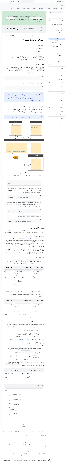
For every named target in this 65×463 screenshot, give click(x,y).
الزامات (45, 444)
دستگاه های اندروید (26, 8)
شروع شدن (55, 8)
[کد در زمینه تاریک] (41, 76)
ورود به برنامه (4, 1)
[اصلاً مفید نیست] (5, 35)
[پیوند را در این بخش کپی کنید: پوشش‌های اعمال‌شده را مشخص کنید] (25, 236)
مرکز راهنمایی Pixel (12, 444)
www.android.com (11, 446)
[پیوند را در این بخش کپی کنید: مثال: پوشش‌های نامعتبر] (32, 257)
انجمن (39, 460)
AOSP (43, 35)
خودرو (18, 8)
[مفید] (7, 35)
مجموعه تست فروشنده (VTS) (34, 238)
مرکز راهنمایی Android (11, 442)
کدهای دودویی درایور (42, 453)
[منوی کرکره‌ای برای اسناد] (50, 1)
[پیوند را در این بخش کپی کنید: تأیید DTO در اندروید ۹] (28, 228)
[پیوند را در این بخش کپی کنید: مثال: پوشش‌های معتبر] (33, 289)
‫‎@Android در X (28, 442)
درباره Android (43, 460)
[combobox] (27, 1)
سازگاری (34, 8)
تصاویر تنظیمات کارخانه (42, 451)
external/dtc (37, 98)
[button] (57, 20)
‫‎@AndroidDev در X (27, 444)
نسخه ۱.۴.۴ (13, 95)
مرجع (12, 8)
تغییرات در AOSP (37, 21)
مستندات (61, 5)
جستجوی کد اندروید (43, 1)
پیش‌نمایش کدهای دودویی (42, 448)
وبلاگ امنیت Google (27, 448)
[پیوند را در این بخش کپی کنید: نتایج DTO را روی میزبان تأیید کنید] (21, 106)
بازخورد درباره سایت (17, 460)
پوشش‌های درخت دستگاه (18, 339)
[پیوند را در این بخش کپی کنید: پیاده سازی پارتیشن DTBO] (29, 321)
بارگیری (45, 446)
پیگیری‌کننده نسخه (12, 453)
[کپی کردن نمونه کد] (43, 76)
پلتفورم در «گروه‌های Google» (25, 451)
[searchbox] (56, 12)
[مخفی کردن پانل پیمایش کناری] (49, 460)
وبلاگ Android (28, 446)
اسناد (53, 1)
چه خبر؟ (62, 8)
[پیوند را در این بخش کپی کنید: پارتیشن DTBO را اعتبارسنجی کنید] (25, 343)
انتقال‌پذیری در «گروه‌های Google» (25, 455)
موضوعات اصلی (41, 8)
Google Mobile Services (10, 448)
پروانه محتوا (24, 431)
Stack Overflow (12, 451)
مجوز (29, 460)
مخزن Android (43, 442)
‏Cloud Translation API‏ (29, 28)
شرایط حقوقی (34, 460)
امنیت (49, 8)
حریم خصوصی (24, 460)
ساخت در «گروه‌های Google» (26, 453)
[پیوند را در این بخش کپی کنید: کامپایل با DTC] (33, 64)
